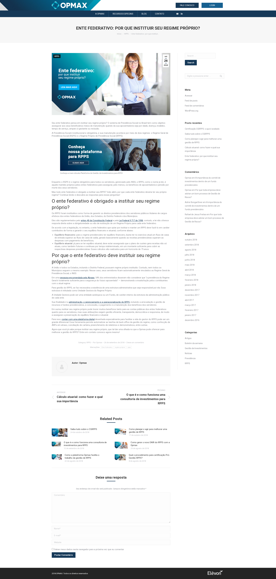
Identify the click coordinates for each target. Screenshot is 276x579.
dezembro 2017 (192, 290)
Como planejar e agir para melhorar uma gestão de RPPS (148, 430)
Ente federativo (107, 347)
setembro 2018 (192, 245)
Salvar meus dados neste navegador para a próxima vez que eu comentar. (89, 549)
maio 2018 (189, 265)
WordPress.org (191, 111)
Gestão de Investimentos (196, 348)
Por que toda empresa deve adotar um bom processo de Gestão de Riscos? (203, 193)
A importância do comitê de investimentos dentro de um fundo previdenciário (202, 181)
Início (119, 34)
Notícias (188, 353)
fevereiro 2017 (191, 310)
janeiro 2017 (190, 315)
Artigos (188, 338)
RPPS (126, 34)
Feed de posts (191, 101)
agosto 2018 (190, 250)
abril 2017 (189, 300)
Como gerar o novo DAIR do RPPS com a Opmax (150, 444)
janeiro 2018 (190, 285)
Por (97, 342)
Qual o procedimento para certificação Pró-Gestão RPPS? (149, 456)
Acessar (188, 96)
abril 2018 (189, 270)
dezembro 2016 (192, 320)
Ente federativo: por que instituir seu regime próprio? (201, 158)
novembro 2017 (192, 295)
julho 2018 (189, 255)
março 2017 (190, 305)
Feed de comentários (194, 106)
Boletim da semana (194, 343)
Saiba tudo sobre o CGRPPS (83, 429)
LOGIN (212, 5)
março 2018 (190, 275)
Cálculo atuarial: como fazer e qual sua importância (202, 149)
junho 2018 (190, 260)
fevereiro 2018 (191, 280)
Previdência (190, 358)
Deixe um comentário (135, 342)
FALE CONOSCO (187, 5)
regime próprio (120, 347)
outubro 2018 (191, 240)
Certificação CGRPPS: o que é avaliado (202, 129)
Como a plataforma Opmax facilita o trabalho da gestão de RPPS (82, 456)
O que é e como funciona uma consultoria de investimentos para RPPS (85, 444)
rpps (129, 347)
